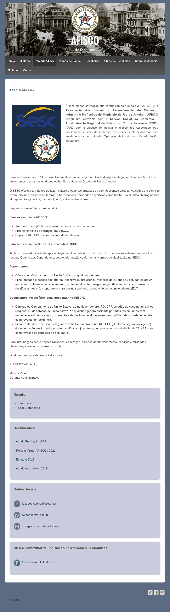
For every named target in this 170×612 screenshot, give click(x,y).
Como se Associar (146, 61)
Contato (28, 70)
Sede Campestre (29, 407)
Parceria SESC (44, 61)
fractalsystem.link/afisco (36, 562)
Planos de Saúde (70, 61)
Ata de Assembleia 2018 (32, 468)
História (25, 61)
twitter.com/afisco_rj (34, 514)
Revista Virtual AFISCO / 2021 (36, 450)
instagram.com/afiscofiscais (39, 526)
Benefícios (92, 61)
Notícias (13, 70)
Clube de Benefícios (117, 61)
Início (11, 61)
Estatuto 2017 (25, 459)
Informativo (25, 403)
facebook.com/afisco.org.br (39, 503)
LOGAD (16, 600)
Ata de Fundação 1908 (31, 441)
